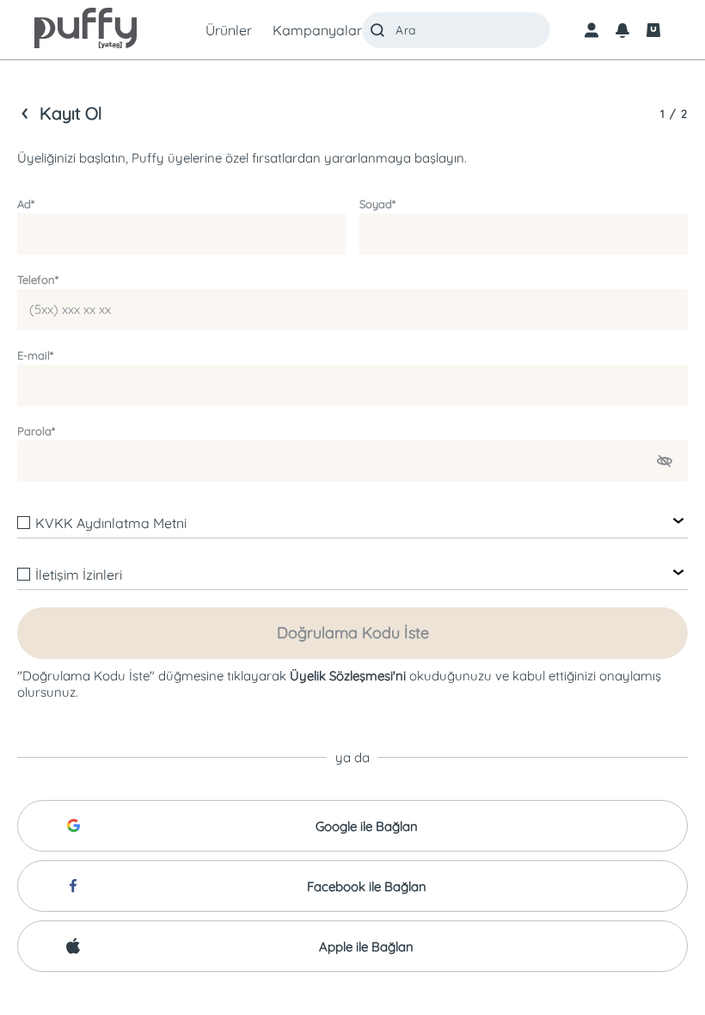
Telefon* (37, 279)
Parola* (36, 431)
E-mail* (35, 355)
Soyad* (377, 204)
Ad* (25, 204)
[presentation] (352, 504)
